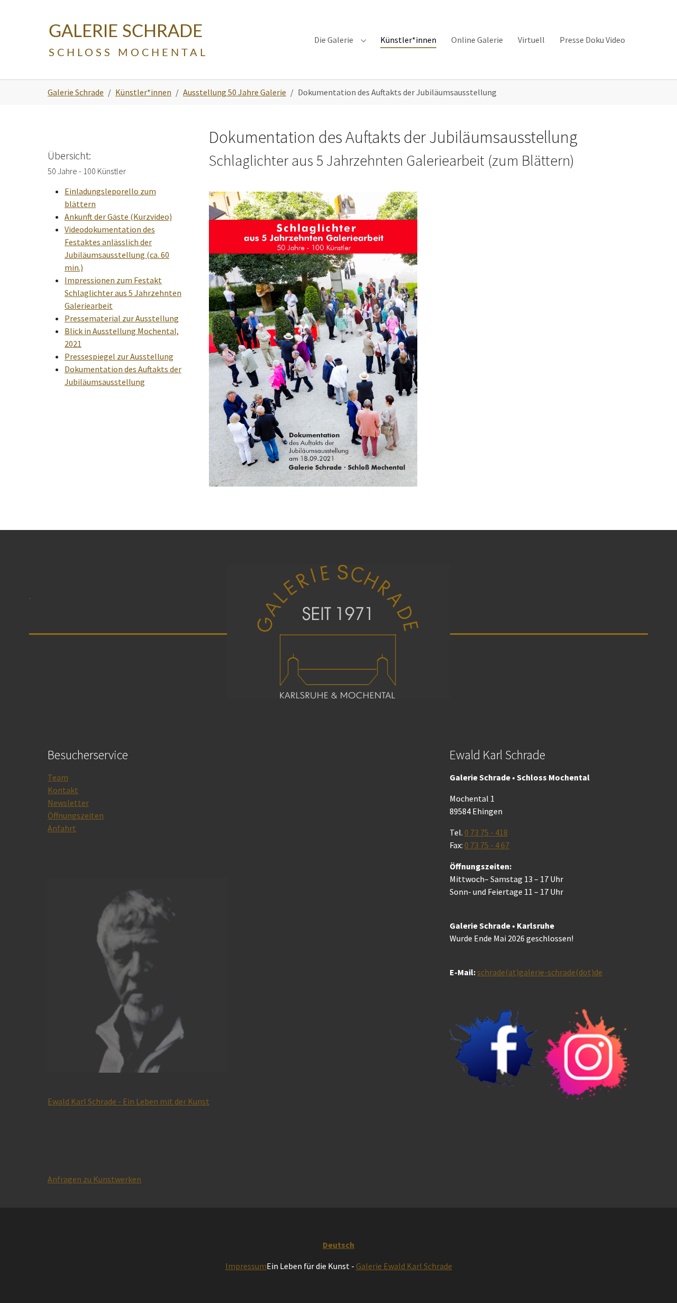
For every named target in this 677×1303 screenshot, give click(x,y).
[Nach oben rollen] (653, 1279)
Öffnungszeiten (76, 815)
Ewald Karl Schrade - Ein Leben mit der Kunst (128, 1101)
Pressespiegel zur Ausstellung (119, 356)
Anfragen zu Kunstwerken (94, 1179)
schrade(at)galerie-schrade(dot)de (539, 972)
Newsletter (68, 802)
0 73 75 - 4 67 (486, 845)
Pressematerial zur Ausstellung (122, 318)
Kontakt (63, 790)
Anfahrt (62, 828)
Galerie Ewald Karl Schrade (404, 1266)
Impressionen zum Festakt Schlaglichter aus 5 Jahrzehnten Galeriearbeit (123, 293)
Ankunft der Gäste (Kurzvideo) (118, 216)
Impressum (246, 1266)
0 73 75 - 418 (486, 832)
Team (58, 777)
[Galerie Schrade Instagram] (585, 1054)
